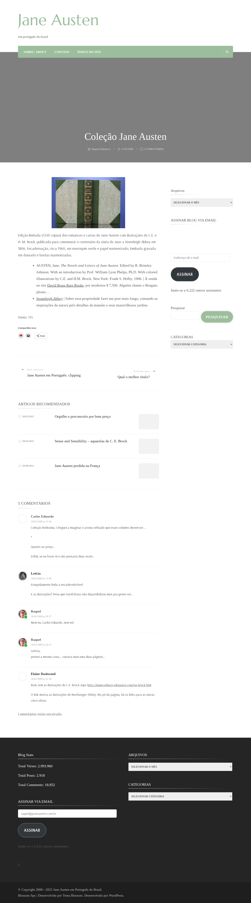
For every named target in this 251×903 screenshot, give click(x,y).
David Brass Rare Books (65, 285)
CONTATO (62, 52)
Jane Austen (58, 20)
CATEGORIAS (182, 337)
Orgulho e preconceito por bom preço (83, 416)
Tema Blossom (73, 895)
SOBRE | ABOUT (35, 52)
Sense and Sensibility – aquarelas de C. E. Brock (91, 441)
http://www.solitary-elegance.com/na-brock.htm (119, 685)
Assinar (185, 274)
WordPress (116, 895)
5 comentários (154, 149)
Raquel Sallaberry (101, 149)
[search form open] (227, 52)
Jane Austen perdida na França (77, 466)
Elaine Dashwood (43, 674)
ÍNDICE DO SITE (89, 52)
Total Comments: (31, 785)
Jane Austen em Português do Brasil (77, 889)
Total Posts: (27, 775)
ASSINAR (32, 830)
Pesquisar (178, 308)
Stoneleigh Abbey (49, 298)
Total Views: (28, 766)
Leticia (36, 573)
